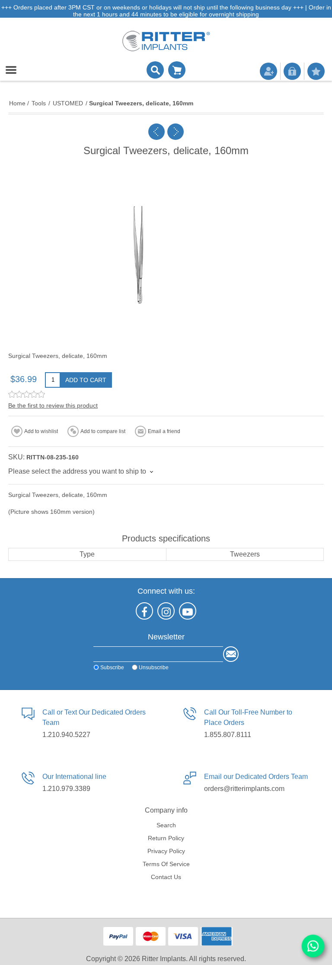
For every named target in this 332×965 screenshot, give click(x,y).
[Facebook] (144, 611)
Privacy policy (166, 851)
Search (166, 825)
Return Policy (166, 838)
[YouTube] (187, 611)
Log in (292, 71)
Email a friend (164, 431)
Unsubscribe (154, 667)
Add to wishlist (41, 431)
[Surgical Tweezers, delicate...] (156, 131)
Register (268, 71)
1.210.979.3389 (66, 788)
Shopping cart (176, 70)
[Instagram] (166, 611)
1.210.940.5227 (66, 734)
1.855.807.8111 (227, 734)
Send (231, 654)
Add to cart (85, 380)
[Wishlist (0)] (316, 71)
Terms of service (166, 864)
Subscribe (112, 667)
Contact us (166, 876)
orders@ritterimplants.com (244, 788)
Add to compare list (102, 431)
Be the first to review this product (53, 405)
